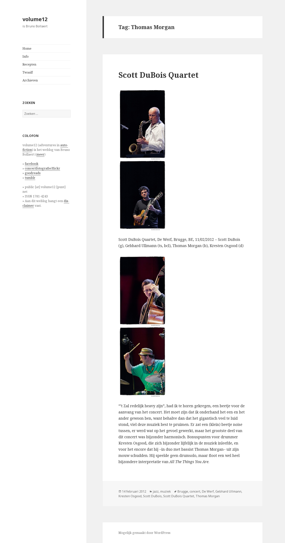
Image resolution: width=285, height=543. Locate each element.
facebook (31, 164)
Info (25, 56)
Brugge (182, 491)
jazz (156, 491)
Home (26, 48)
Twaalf (27, 72)
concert (195, 491)
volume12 (35, 19)
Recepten (29, 64)
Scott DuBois (152, 496)
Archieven (30, 80)
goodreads (33, 173)
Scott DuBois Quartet (158, 75)
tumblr (30, 178)
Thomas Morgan (208, 496)
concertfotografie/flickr (42, 168)
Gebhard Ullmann (228, 491)
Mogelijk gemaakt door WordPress (144, 533)
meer (40, 154)
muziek (165, 491)
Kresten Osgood (130, 496)
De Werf (208, 491)
